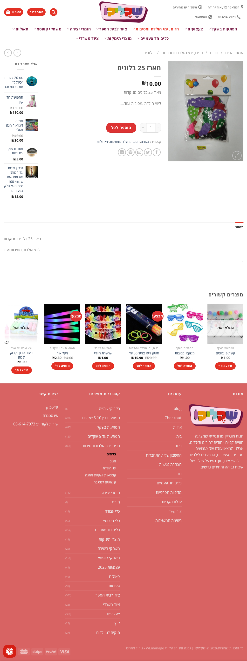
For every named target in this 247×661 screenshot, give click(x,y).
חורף (116, 502)
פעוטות (114, 586)
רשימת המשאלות (168, 520)
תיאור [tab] (239, 227)
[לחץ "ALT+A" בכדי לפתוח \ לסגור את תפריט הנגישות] (9, 651)
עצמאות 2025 (109, 567)
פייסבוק (52, 407)
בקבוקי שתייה (109, 408)
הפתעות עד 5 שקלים (104, 436)
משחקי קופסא (49, 29)
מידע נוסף (225, 366)
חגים (113, 461)
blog (178, 408)
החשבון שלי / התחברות (164, 455)
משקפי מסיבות (185, 353)
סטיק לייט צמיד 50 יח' (144, 353)
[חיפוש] (53, 12)
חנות (214, 53)
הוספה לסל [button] (184, 366)
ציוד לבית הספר (113, 29)
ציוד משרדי (89, 38)
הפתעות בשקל (224, 29)
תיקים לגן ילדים (108, 632)
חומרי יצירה (80, 29)
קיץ (117, 623)
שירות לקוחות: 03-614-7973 (35, 424)
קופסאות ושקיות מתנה (100, 475)
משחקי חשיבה (109, 548)
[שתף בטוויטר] (148, 152)
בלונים (149, 53)
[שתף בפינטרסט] (131, 152)
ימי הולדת (103, 141)
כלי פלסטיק (111, 520)
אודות (177, 427)
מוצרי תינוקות (119, 38)
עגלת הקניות (172, 501)
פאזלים (22, 29)
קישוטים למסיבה (105, 482)
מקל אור (62, 353)
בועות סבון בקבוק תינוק (21, 355)
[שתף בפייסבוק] (157, 152)
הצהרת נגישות (170, 464)
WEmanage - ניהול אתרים (145, 648)
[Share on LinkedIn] (122, 152)
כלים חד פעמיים (154, 38)
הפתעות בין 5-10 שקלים (101, 417)
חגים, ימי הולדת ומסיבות (157, 29)
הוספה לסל (121, 127)
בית (179, 436)
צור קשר (175, 511)
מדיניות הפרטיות (169, 492)
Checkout (173, 417)
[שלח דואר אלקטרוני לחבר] (139, 152)
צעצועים (195, 29)
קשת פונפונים (225, 353)
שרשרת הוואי (103, 353)
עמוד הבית (234, 53)
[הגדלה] (237, 155)
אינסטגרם (50, 415)
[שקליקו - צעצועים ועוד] (123, 12)
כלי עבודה (112, 511)
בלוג (178, 445)
